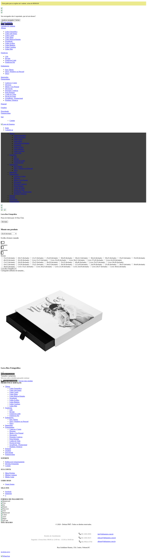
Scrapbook (8, 41)
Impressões (4, 77)
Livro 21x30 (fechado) (62, 267)
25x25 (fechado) (38, 262)
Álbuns (3, 28)
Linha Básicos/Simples (13, 39)
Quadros (4, 108)
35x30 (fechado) (139, 258)
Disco (7, 73)
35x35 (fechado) (66, 262)
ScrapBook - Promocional (14, 98)
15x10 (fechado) (9, 258)
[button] (2, 210)
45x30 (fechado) (23, 260)
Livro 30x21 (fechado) (77, 260)
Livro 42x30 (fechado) (114, 260)
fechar (17, 20)
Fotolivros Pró (10, 62)
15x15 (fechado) (9, 262)
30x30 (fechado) (52, 262)
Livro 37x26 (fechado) (95, 260)
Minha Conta (9, 477)
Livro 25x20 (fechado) (58, 260)
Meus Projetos (10, 473)
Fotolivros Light (10, 60)
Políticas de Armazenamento (14, 462)
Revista (7, 58)
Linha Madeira (10, 45)
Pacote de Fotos (10, 96)
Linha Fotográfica (11, 32)
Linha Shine (9, 37)
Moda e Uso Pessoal (12, 87)
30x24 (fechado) (96, 258)
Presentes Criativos (11, 90)
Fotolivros (4, 53)
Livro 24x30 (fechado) (81, 267)
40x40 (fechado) (81, 262)
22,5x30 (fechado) (81, 264)
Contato (12, 120)
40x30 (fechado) (9, 260)
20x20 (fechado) (23, 262)
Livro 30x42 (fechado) (118, 267)
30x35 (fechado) (125, 264)
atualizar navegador (8, 20)
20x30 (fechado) (66, 264)
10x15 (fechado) (9, 264)
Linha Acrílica (10, 43)
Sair (2, 117)
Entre (3, 24)
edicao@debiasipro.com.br (107, 538)
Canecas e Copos (11, 83)
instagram (8, 493)
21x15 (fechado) (38, 258)
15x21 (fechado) (38, 264)
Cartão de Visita (10, 94)
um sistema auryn (5, 551)
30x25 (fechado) (111, 258)
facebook (8, 492)
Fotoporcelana (6, 113)
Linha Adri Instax (11, 34)
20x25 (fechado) (52, 264)
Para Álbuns (9, 70)
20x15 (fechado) (23, 258)
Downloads (5, 111)
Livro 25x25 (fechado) (97, 262)
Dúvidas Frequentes (12, 464)
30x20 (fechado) (66, 258)
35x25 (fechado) (125, 258)
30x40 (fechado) (139, 264)
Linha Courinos (10, 47)
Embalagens (5, 66)
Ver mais (4, 222)
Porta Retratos (10, 92)
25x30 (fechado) (111, 264)
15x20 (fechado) (23, 264)
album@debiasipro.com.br (107, 541)
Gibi (6, 56)
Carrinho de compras (8, 26)
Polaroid (4, 104)
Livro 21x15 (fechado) (40, 260)
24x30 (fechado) (96, 264)
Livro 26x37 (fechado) (99, 267)
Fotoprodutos (5, 79)
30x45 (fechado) (9, 267)
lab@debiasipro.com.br (105, 534)
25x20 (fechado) (52, 258)
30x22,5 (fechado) (81, 258)
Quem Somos (9, 484)
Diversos (8, 85)
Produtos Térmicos (11, 100)
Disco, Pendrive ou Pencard (14, 72)
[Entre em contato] (5, 556)
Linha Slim (9, 49)
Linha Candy (9, 35)
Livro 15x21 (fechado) (25, 267)
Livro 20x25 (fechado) (44, 267)
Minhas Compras (11, 475)
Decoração (8, 89)
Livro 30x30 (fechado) (115, 262)
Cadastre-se (9, 24)
